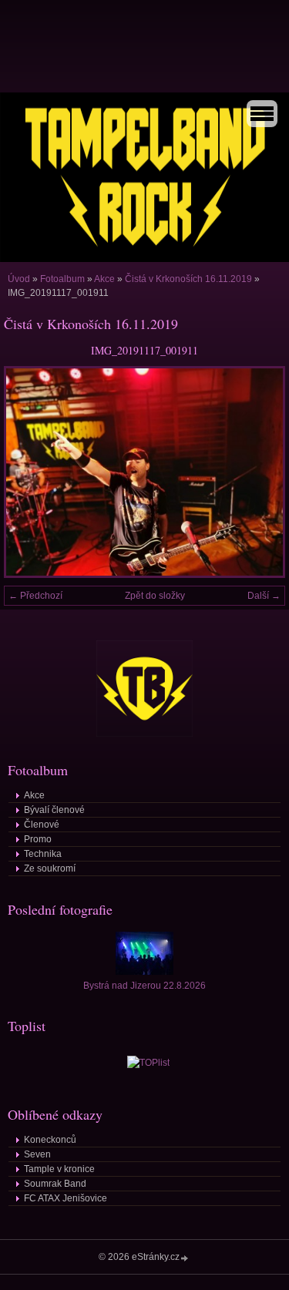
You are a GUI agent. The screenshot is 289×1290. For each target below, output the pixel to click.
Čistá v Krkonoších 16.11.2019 (188, 279)
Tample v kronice (59, 1169)
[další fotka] (260, 472)
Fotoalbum (62, 279)
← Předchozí (35, 595)
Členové (41, 824)
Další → (264, 595)
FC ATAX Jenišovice (65, 1198)
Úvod (19, 279)
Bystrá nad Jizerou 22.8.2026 (144, 985)
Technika (43, 853)
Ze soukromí (50, 868)
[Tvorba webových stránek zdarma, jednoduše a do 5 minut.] (185, 1258)
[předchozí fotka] (29, 472)
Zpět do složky (155, 595)
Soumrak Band (55, 1183)
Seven (37, 1154)
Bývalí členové (54, 810)
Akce (104, 279)
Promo (38, 839)
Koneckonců (50, 1139)
